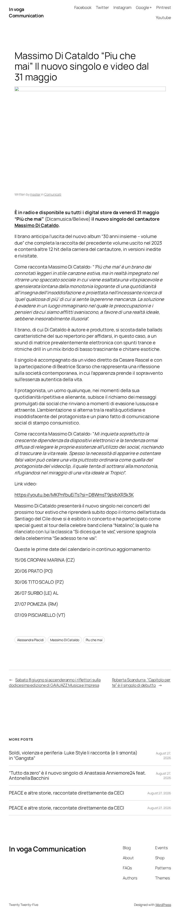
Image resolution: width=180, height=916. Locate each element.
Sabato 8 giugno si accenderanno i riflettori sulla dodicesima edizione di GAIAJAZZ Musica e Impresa (55, 682)
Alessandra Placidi (30, 640)
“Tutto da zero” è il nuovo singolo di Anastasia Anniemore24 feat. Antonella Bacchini (77, 775)
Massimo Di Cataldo (37, 225)
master (35, 194)
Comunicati (52, 194)
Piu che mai (94, 640)
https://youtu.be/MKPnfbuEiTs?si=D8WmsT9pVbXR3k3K (74, 495)
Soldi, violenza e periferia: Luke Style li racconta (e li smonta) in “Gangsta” (73, 755)
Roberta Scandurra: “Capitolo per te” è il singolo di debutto (141, 682)
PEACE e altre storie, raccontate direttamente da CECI (66, 792)
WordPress (163, 904)
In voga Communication (26, 12)
